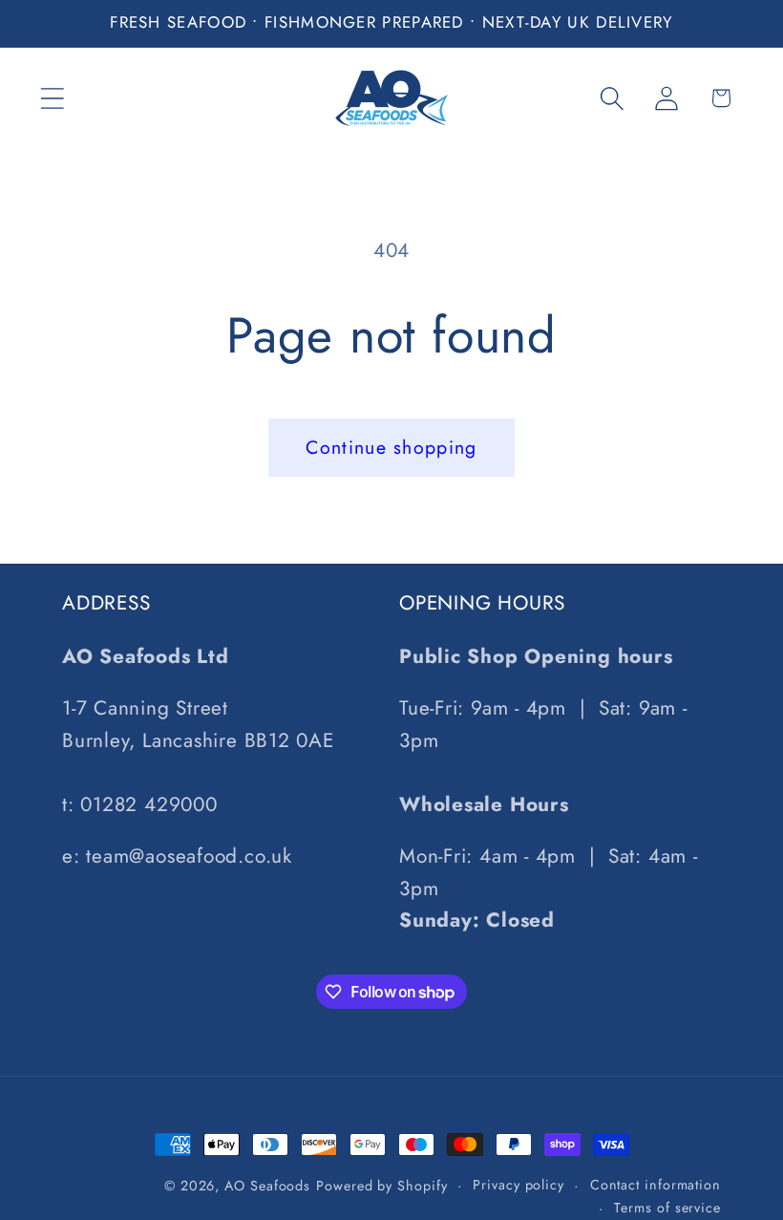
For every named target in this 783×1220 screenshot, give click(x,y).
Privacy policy (518, 1184)
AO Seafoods (267, 1185)
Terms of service (667, 1207)
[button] (52, 98)
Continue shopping (391, 447)
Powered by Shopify (381, 1185)
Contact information (655, 1184)
